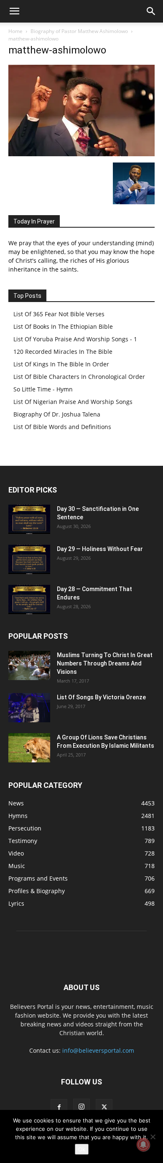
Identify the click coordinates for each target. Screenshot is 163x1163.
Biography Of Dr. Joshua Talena (56, 414)
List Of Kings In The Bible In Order (61, 364)
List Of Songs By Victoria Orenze (101, 697)
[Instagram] (81, 1107)
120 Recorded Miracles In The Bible (62, 352)
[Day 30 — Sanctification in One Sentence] (29, 519)
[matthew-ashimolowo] (81, 153)
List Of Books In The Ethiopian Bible (63, 326)
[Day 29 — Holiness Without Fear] (29, 559)
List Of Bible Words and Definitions (62, 427)
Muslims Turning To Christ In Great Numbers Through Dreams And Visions (105, 663)
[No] (152, 1137)
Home (15, 31)
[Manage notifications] (143, 1144)
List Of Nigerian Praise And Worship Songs (72, 402)
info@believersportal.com (98, 1050)
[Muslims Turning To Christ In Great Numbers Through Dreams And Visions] (29, 665)
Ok (81, 1149)
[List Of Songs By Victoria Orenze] (29, 707)
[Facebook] (59, 1107)
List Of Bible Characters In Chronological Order (79, 377)
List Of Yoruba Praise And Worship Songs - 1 (75, 339)
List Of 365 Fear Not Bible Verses (58, 314)
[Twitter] (104, 1107)
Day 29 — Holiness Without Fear (100, 549)
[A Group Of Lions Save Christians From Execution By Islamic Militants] (29, 747)
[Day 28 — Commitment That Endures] (29, 599)
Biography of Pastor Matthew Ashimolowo (79, 31)
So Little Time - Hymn (43, 389)
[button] (14, 11)
